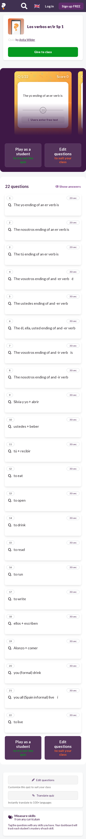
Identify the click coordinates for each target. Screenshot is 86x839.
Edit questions (45, 780)
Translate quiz (45, 795)
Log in (49, 6)
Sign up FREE (71, 6)
